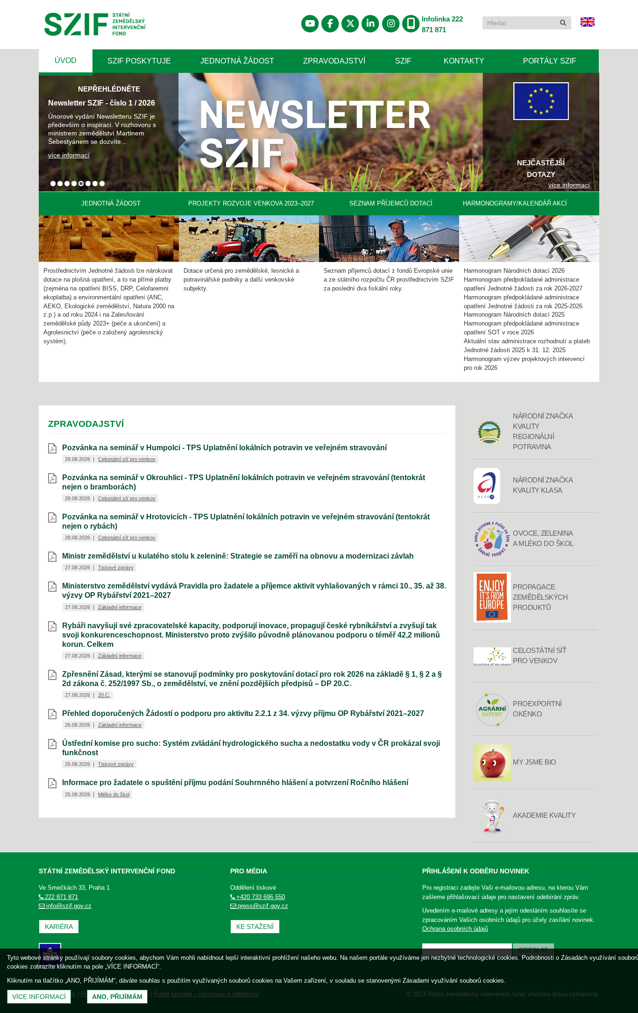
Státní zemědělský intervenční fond (72, 48)
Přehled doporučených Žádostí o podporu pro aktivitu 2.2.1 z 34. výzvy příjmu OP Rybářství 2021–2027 (243, 713)
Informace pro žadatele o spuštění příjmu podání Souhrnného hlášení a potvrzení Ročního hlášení (235, 782)
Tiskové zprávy (116, 567)
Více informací (39, 996)
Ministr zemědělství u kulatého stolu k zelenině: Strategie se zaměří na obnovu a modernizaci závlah (238, 556)
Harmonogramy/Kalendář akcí (515, 203)
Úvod (66, 60)
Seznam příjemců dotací (390, 203)
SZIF (403, 61)
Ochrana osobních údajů (455, 928)
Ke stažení (255, 926)
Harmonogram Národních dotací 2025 (514, 315)
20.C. (104, 695)
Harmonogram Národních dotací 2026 (514, 271)
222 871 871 (61, 896)
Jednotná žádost (237, 61)
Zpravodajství (334, 61)
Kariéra (59, 926)
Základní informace (120, 607)
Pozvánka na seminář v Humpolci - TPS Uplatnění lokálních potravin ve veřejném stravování (224, 448)
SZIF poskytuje (139, 61)
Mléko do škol (113, 794)
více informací (69, 155)
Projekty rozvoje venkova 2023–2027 (251, 203)
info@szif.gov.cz (69, 905)
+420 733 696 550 (260, 896)
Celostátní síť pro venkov (127, 459)
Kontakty (464, 61)
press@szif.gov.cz (263, 905)
